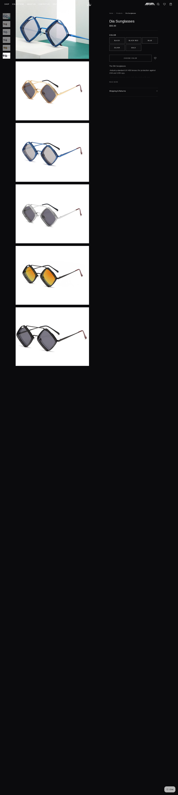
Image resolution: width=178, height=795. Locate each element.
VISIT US (56, 4)
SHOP (6, 4)
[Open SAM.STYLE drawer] (150, 4)
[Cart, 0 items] (171, 4)
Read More (113, 82)
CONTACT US (44, 4)
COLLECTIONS (18, 4)
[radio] (117, 40)
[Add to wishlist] (155, 58)
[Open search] (158, 4)
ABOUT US (31, 4)
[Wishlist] (164, 4)
